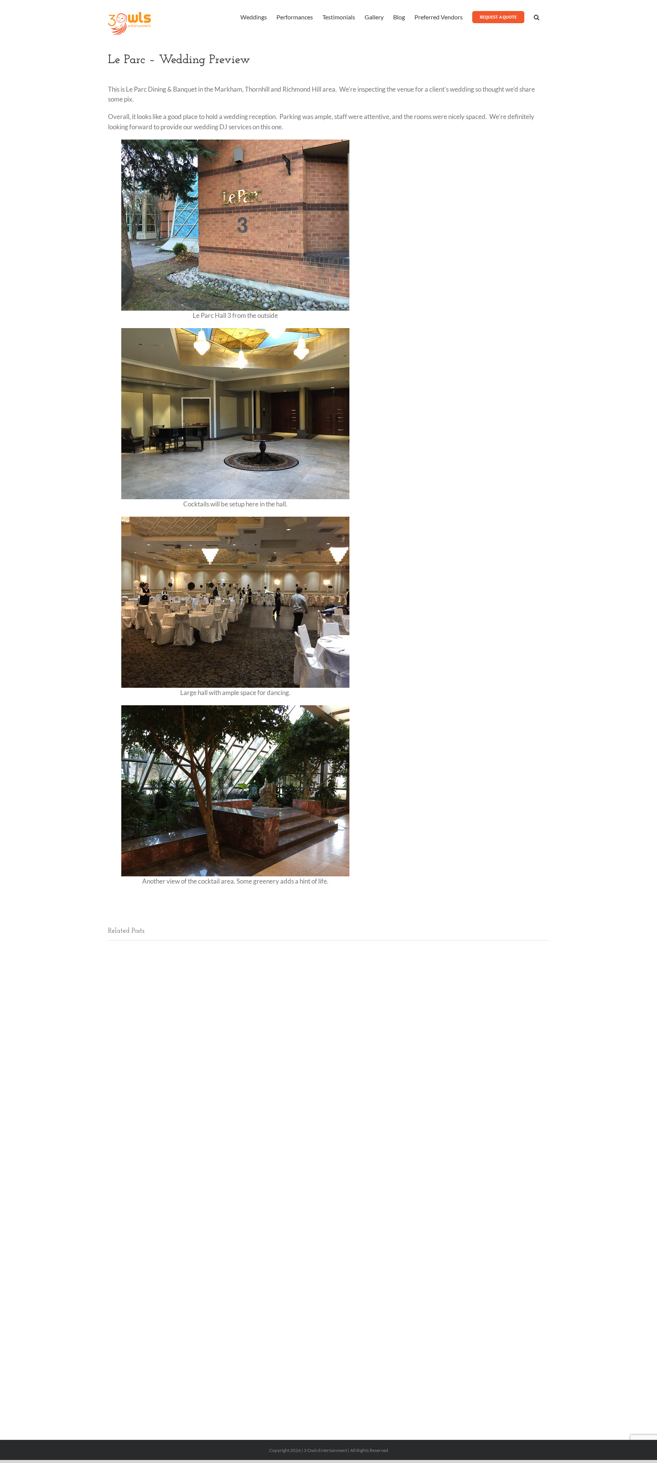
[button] (537, 16)
